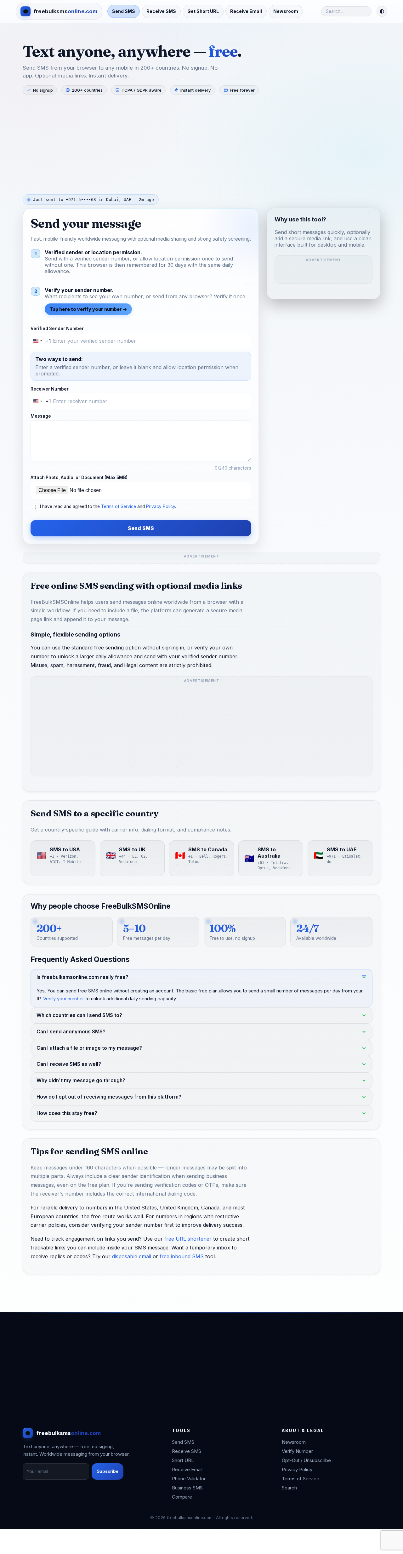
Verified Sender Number (57, 328)
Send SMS (123, 11)
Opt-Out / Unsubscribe (306, 1460)
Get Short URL (203, 11)
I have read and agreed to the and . (108, 506)
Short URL (183, 1460)
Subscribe (107, 1471)
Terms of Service (118, 506)
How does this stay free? (67, 1113)
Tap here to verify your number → (88, 309)
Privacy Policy (160, 506)
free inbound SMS (182, 1256)
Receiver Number (50, 388)
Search (289, 1488)
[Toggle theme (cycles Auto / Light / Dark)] (382, 11)
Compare (182, 1497)
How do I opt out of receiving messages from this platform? (109, 1097)
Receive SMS (161, 11)
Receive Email (246, 11)
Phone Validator (189, 1479)
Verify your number (63, 999)
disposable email (131, 1256)
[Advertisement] (201, 144)
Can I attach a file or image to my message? (89, 1048)
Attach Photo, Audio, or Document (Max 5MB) (79, 477)
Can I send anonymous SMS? (71, 1032)
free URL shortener (188, 1239)
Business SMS (187, 1488)
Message (41, 416)
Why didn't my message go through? (81, 1081)
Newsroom (285, 11)
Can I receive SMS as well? (69, 1064)
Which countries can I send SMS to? (79, 1015)
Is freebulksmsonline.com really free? (82, 977)
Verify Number (297, 1451)
